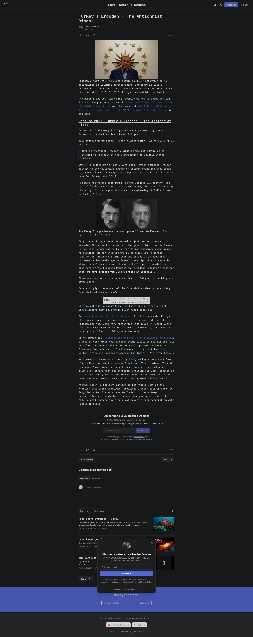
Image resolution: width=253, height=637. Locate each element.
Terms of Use (139, 579)
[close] (152, 543)
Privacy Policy (146, 582)
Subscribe (126, 573)
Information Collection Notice (125, 582)
